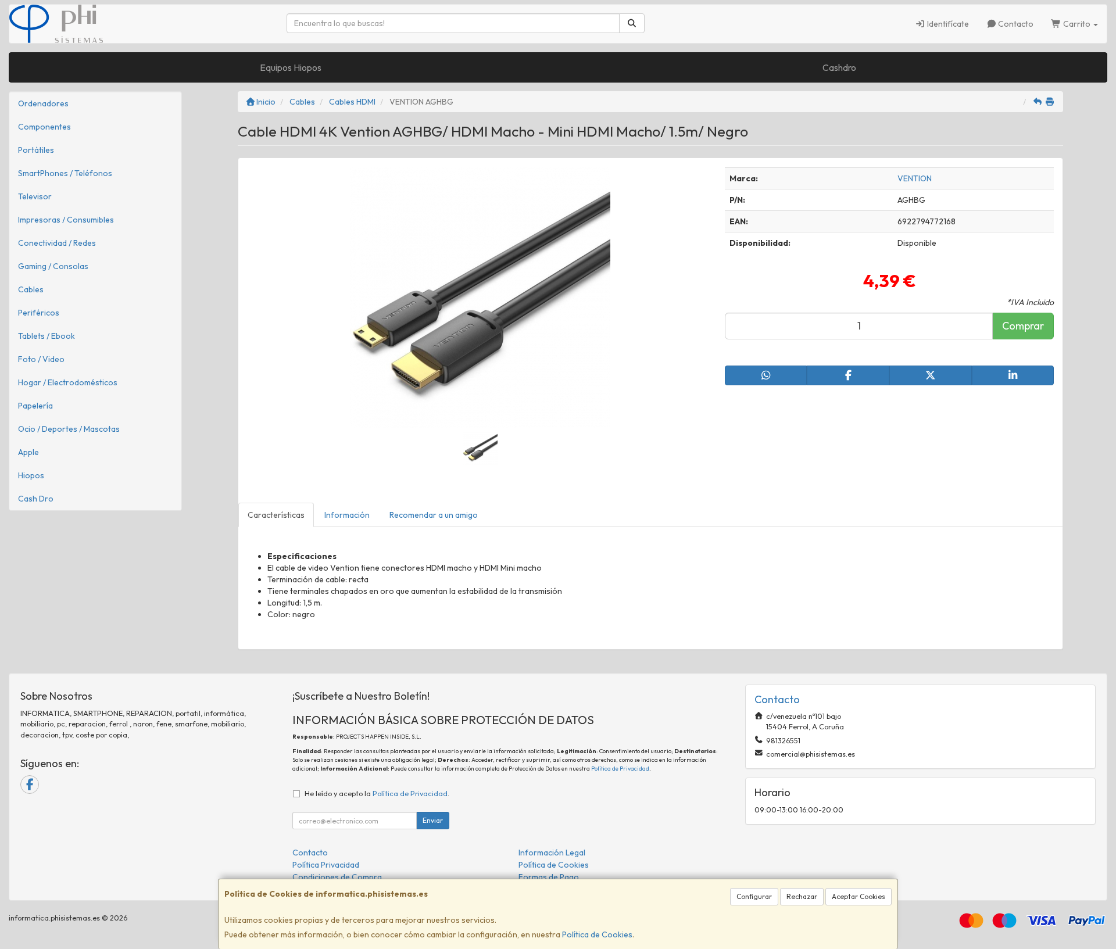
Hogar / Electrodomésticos (67, 382)
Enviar (433, 820)
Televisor (35, 196)
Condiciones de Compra (337, 877)
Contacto (1014, 24)
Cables (31, 289)
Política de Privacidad (620, 768)
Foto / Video (41, 359)
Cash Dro (35, 498)
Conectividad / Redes (57, 243)
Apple (28, 452)
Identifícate (947, 24)
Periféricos (38, 312)
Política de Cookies (597, 934)
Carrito (1076, 24)
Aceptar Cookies (858, 896)
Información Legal (551, 852)
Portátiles (36, 150)
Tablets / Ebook (46, 336)
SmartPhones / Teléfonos (65, 173)
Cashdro (839, 67)
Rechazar (801, 896)
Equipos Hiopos (290, 67)
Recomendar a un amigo (433, 515)
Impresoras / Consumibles (66, 219)
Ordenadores (43, 103)
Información (347, 515)
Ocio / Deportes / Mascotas (69, 429)
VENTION (914, 178)
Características (276, 515)
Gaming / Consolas (53, 266)
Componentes (44, 126)
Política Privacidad (325, 865)
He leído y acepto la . (377, 793)
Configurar (754, 896)
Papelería (35, 405)
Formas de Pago (548, 877)
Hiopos (31, 475)
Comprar (1023, 325)
